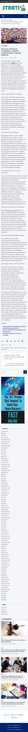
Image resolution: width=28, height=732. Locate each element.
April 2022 (4, 528)
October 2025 (4, 444)
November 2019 (5, 585)
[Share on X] (11, 341)
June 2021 (3, 546)
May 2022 (3, 526)
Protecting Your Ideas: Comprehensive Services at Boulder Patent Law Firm (13, 703)
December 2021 (5, 536)
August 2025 (4, 448)
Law (2, 638)
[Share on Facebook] (7, 341)
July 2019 (3, 593)
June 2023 (3, 499)
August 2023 (4, 495)
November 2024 (5, 466)
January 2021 (4, 556)
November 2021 (5, 538)
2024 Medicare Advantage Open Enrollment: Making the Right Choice (14, 364)
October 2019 (4, 587)
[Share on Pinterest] (22, 341)
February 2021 (5, 554)
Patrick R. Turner (12, 679)
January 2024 (4, 485)
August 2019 (4, 591)
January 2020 (4, 581)
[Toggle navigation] (3, 16)
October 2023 (4, 491)
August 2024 (4, 472)
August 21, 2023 (4, 57)
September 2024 (5, 470)
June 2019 (3, 595)
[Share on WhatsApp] (18, 341)
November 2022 (5, 513)
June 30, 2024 (4, 679)
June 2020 (3, 571)
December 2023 (5, 487)
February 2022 (5, 532)
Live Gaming (4, 46)
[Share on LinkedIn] (14, 341)
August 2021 (4, 544)
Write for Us (4, 614)
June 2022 (3, 524)
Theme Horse (16, 727)
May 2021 (3, 548)
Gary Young (11, 643)
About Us (3, 609)
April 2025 (4, 456)
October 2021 (4, 540)
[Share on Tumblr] (6, 344)
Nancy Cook (12, 57)
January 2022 (4, 534)
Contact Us (4, 607)
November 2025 (5, 441)
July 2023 (3, 497)
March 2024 (4, 483)
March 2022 (4, 530)
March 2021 (4, 552)
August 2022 (4, 519)
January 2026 (4, 437)
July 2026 (3, 433)
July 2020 (3, 569)
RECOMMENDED (6, 619)
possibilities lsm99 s (8, 347)
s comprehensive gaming (20, 347)
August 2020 (4, 567)
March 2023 (4, 505)
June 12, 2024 (4, 706)
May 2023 (3, 501)
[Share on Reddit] (2, 344)
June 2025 (3, 452)
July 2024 (3, 474)
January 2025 (4, 462)
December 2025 (5, 439)
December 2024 (5, 464)
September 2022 (5, 517)
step (2, 349)
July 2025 (3, 450)
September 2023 (5, 493)
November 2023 (5, 489)
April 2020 (4, 575)
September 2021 (5, 542)
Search (25, 372)
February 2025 (5, 460)
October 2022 (4, 515)
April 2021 (4, 550)
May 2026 (3, 435)
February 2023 (5, 507)
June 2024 (3, 476)
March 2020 (4, 577)
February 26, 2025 (5, 653)
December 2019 (5, 583)
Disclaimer (4, 612)
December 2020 (5, 558)
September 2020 (5, 565)
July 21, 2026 (4, 643)
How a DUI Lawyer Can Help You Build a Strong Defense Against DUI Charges (13, 650)
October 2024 (4, 468)
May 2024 (3, 478)
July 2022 (3, 522)
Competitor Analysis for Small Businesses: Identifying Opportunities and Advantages (14, 357)
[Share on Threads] (10, 344)
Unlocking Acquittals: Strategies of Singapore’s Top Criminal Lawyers (12, 676)
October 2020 (4, 563)
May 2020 (3, 573)
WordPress (19, 729)
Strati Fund (17, 725)
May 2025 (3, 454)
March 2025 (4, 458)
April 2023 (4, 503)
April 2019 (3, 599)
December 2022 (5, 511)
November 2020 (5, 560)
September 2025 (5, 446)
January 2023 (4, 509)
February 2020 (5, 579)
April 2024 (4, 480)
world (5, 349)
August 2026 (4, 431)
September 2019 (5, 589)
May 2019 (3, 597)
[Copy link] (13, 344)
